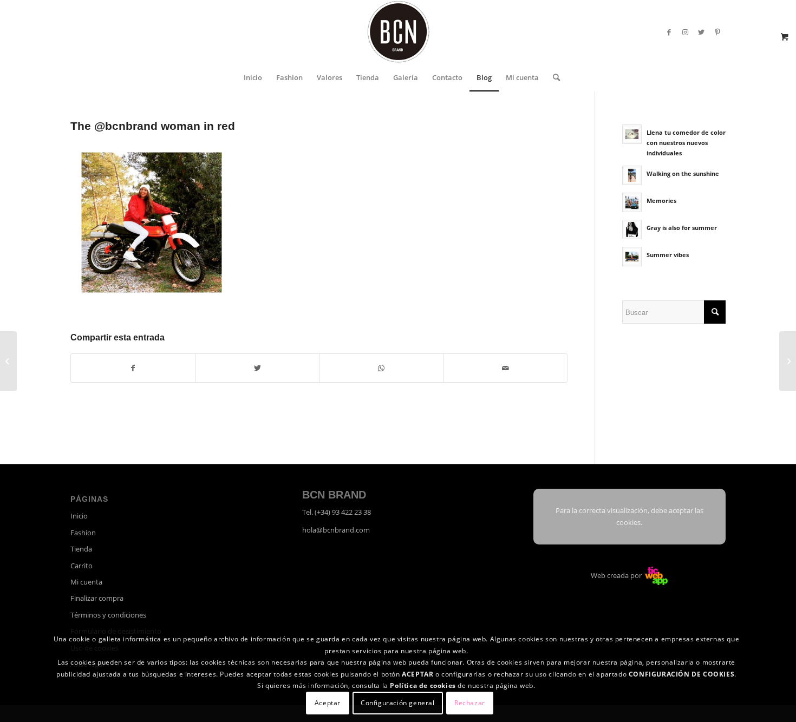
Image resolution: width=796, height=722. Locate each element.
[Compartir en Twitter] (257, 368)
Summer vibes (668, 255)
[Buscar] (553, 77)
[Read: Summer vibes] (632, 256)
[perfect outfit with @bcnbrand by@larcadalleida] (8, 361)
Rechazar (469, 702)
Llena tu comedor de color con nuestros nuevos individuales (686, 142)
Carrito (81, 565)
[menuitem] (253, 77)
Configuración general (398, 702)
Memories (661, 200)
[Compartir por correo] (505, 368)
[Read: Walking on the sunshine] (632, 175)
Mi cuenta (86, 582)
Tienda (81, 549)
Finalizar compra (96, 598)
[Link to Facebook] (669, 32)
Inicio (79, 516)
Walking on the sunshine (683, 173)
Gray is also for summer (682, 228)
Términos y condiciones (108, 615)
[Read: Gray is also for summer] (632, 229)
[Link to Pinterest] (717, 32)
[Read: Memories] (632, 202)
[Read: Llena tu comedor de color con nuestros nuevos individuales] (632, 134)
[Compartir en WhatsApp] (381, 368)
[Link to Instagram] (685, 32)
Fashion (83, 532)
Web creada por (617, 575)
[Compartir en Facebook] (133, 368)
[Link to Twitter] (701, 32)
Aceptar (328, 702)
